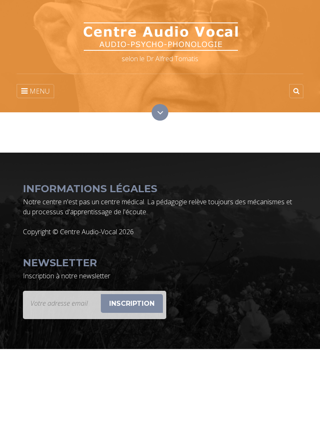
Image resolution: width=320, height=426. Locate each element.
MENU (40, 91)
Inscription (132, 303)
